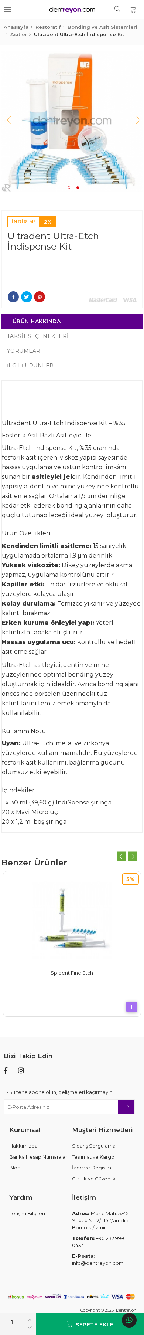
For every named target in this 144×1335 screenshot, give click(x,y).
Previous (8, 121)
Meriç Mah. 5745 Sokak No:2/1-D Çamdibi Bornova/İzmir (101, 1220)
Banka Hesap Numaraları (38, 1157)
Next (135, 121)
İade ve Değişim (91, 1167)
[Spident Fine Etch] (72, 919)
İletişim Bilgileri (27, 1213)
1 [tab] (69, 187)
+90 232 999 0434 (98, 1241)
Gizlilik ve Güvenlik (94, 1179)
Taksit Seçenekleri (38, 336)
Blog (15, 1167)
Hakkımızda (23, 1146)
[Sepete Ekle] (131, 1007)
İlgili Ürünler (30, 365)
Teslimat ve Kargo (93, 1157)
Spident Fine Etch (72, 973)
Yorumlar (24, 351)
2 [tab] (77, 187)
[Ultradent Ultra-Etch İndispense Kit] (72, 121)
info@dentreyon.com (98, 1259)
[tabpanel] (72, 121)
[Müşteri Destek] (129, 1320)
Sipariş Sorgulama (94, 1146)
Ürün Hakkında (37, 321)
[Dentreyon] (72, 9)
